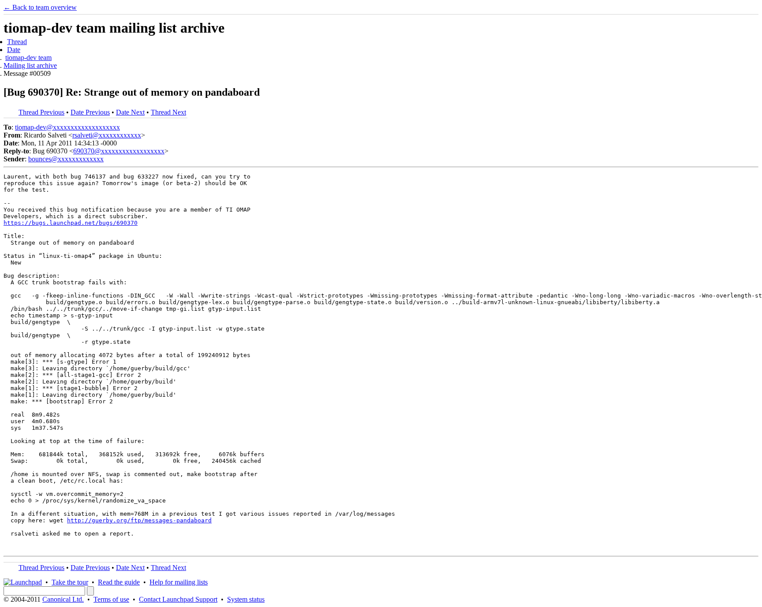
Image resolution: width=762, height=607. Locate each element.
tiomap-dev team (28, 57)
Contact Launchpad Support (178, 599)
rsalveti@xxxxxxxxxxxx (106, 135)
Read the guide (119, 582)
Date (13, 49)
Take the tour (70, 582)
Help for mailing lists (178, 582)
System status (246, 599)
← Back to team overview (40, 7)
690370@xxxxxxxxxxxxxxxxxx (118, 151)
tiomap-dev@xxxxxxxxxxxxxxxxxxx (67, 127)
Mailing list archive (30, 65)
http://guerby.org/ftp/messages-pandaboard (139, 520)
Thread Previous (41, 112)
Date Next (130, 112)
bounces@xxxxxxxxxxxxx (66, 159)
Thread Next (168, 112)
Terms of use (111, 599)
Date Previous (90, 112)
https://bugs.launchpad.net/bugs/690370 (71, 223)
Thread (17, 41)
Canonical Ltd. (63, 599)
